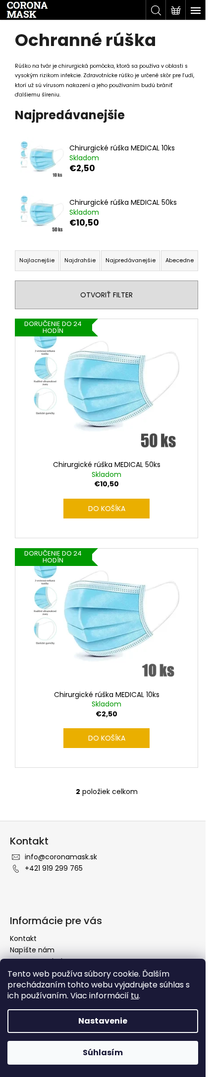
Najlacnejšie (36, 260)
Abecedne (179, 260)
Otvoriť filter (106, 295)
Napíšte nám (32, 950)
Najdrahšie (80, 260)
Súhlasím (103, 1052)
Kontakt (23, 938)
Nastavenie (102, 1021)
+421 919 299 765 (54, 868)
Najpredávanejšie (131, 260)
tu (135, 995)
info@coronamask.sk (61, 857)
